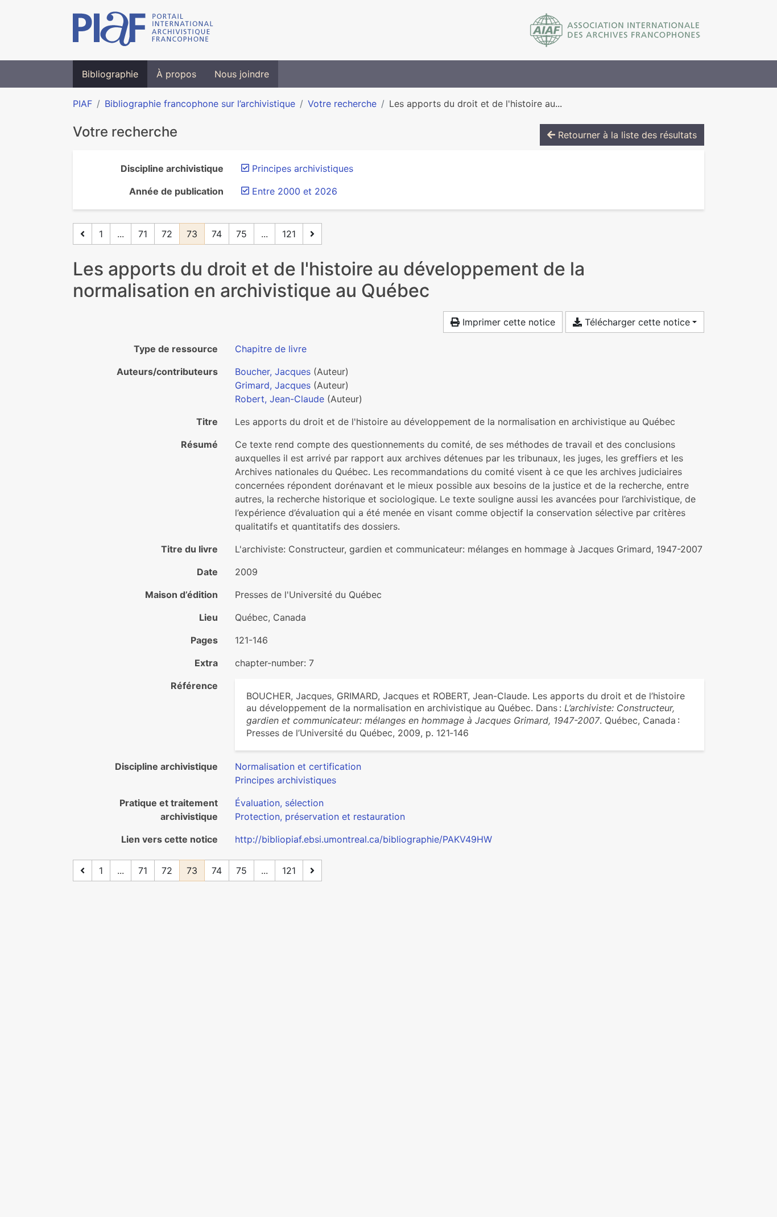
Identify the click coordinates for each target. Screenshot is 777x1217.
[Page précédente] (82, 234)
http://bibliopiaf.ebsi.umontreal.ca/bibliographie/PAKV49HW (363, 839)
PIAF (82, 103)
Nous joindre (241, 74)
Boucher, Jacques (273, 371)
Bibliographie (110, 74)
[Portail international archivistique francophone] (143, 30)
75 (241, 234)
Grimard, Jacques (273, 385)
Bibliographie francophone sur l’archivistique (200, 103)
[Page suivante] (312, 234)
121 (289, 234)
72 (167, 234)
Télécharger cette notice (636, 322)
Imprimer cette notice (507, 322)
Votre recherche (342, 103)
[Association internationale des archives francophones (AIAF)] (615, 30)
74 (217, 234)
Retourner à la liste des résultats (626, 135)
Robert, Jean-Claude (279, 399)
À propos (176, 74)
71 (142, 234)
